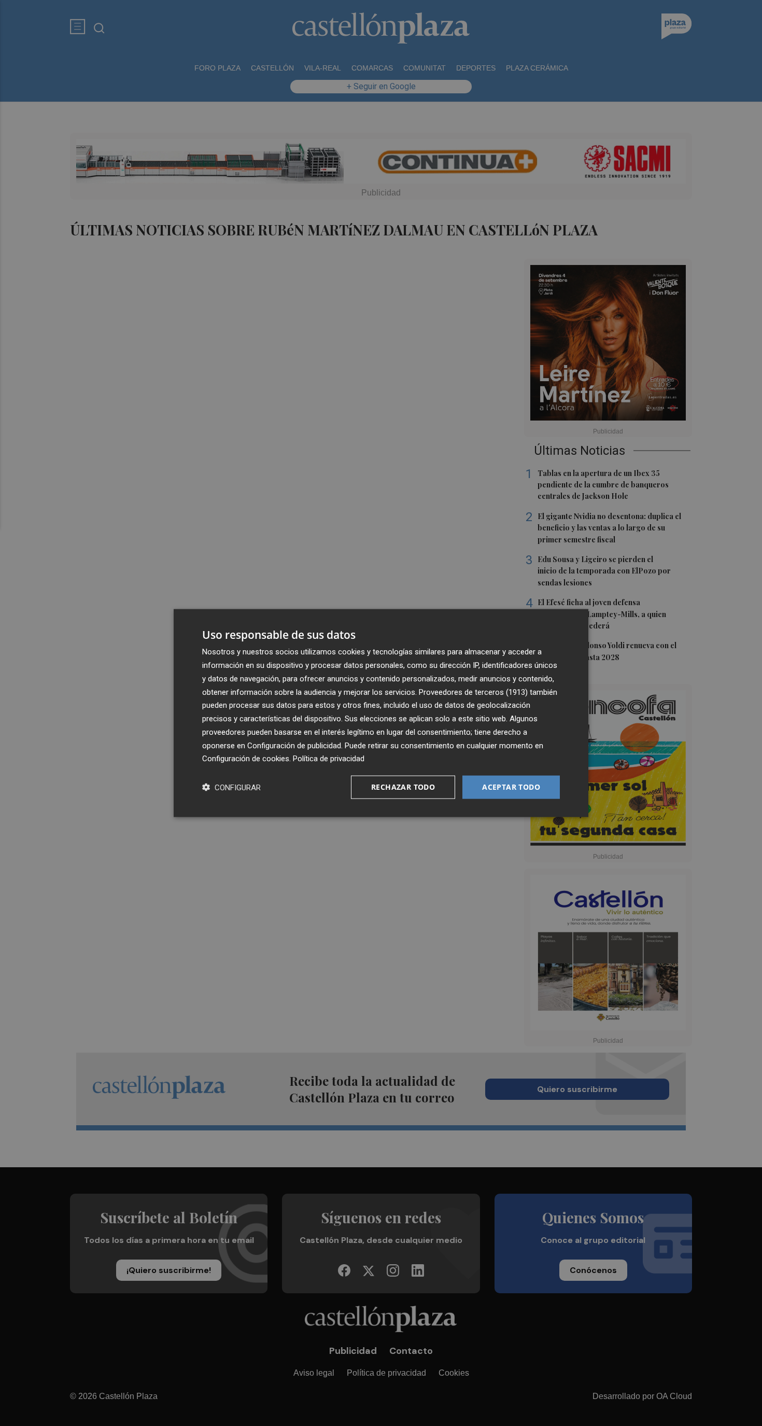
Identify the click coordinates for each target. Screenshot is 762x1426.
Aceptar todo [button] (511, 787)
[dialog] (381, 713)
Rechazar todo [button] (403, 787)
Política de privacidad (328, 758)
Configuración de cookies (245, 758)
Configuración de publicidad (294, 745)
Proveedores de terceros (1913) (473, 691)
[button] (231, 787)
